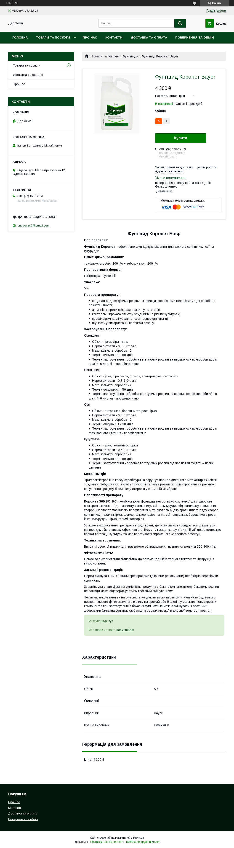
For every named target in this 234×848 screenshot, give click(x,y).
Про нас (90, 37)
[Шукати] (180, 23)
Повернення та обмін (194, 37)
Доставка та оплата (149, 37)
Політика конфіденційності (142, 841)
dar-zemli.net (125, 629)
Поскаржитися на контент (106, 841)
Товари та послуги (53, 37)
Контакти (113, 37)
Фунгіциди (130, 56)
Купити (180, 138)
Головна (20, 37)
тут (111, 621)
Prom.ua (138, 837)
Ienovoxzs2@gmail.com (33, 225)
